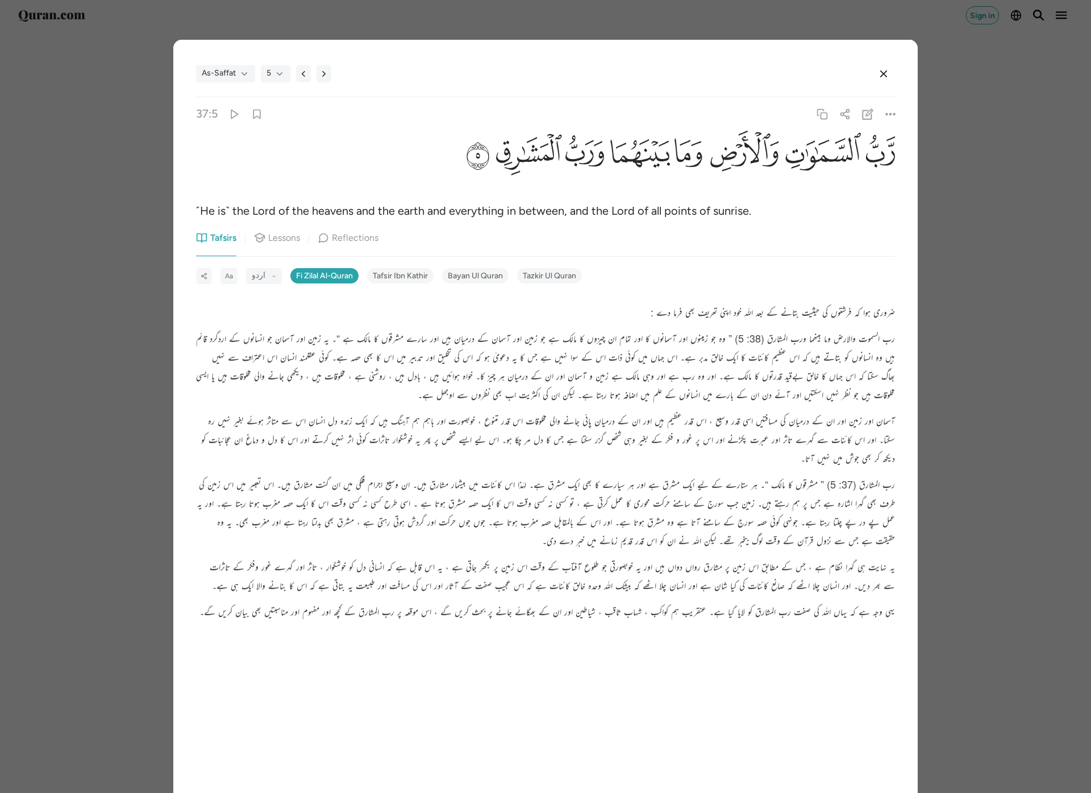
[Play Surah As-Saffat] (234, 114)
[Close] (883, 73)
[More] (891, 114)
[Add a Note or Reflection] (868, 114)
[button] (878, 156)
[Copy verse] (822, 114)
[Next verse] (324, 73)
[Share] (845, 114)
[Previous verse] (303, 73)
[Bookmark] (256, 114)
